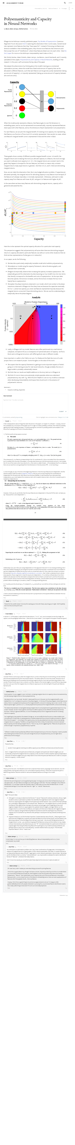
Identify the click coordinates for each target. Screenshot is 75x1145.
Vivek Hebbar (9, 614)
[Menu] (3, 3)
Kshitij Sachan (23, 29)
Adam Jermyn (14, 29)
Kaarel (7, 421)
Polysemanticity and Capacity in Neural (28, 21)
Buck (7, 29)
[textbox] (35, 402)
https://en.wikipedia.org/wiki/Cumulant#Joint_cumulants (26, 573)
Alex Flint (8, 674)
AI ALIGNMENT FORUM (15, 3)
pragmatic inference (27, 473)
